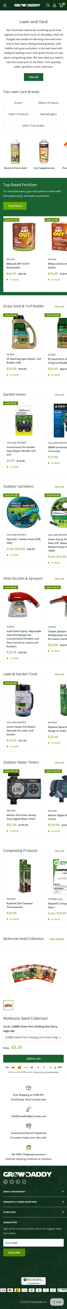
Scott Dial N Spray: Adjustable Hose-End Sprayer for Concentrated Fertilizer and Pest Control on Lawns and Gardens (24, 638)
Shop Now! (15, 206)
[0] (61, 5)
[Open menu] (5, 5)
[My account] (54, 5)
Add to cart (33, 1058)
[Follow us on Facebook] (5, 1181)
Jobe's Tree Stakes (33, 125)
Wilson (11, 259)
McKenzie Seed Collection (25, 1018)
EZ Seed (10, 354)
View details (57, 939)
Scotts (10, 626)
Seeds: (30, 1029)
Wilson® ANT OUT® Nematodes (18, 265)
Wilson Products (49, 103)
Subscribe (14, 1252)
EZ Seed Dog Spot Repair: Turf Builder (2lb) (24, 360)
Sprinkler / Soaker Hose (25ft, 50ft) (24, 540)
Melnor (11, 810)
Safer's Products (18, 114)
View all (59, 306)
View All (33, 77)
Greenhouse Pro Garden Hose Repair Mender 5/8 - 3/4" (22, 450)
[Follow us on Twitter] (11, 1181)
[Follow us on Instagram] (18, 1181)
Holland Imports (16, 442)
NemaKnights (48, 114)
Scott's (18, 103)
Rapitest (11, 898)
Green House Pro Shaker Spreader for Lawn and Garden (21, 730)
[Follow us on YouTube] (24, 1181)
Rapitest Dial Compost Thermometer (20, 905)
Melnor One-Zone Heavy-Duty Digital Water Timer (21, 816)
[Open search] (48, 5)
